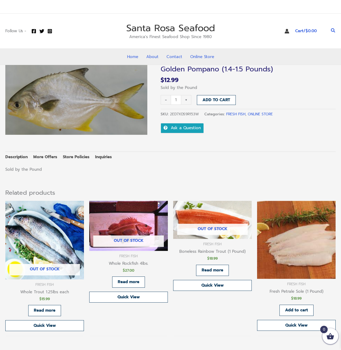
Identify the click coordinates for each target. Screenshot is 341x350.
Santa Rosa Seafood (170, 28)
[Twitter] (41, 31)
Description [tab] (16, 157)
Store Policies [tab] (76, 157)
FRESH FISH (235, 114)
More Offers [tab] (45, 157)
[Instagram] (49, 31)
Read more (44, 310)
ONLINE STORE (260, 114)
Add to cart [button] (296, 310)
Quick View (45, 325)
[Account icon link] (287, 31)
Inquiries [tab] (103, 157)
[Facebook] (33, 31)
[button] (333, 31)
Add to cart (216, 100)
